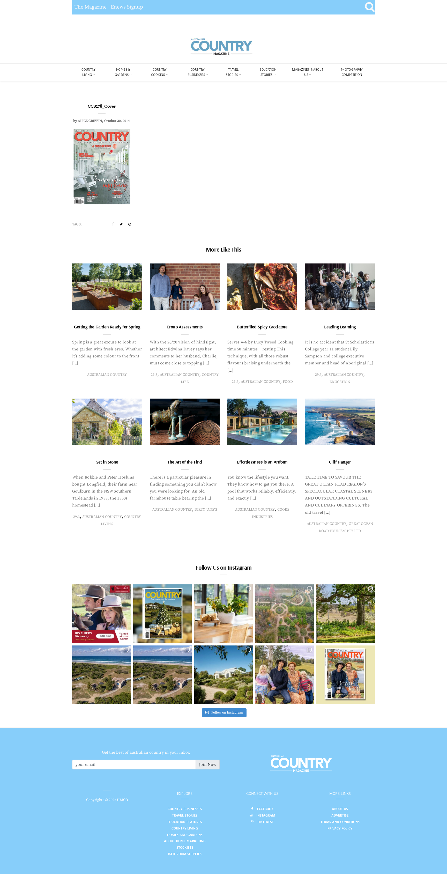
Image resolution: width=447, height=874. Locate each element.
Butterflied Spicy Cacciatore (262, 327)
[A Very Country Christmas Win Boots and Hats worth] (101, 613)
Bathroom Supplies (185, 853)
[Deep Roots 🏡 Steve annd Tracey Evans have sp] (345, 613)
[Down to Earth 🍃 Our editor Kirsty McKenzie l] (284, 674)
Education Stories (267, 72)
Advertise (339, 815)
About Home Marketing (185, 841)
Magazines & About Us (307, 72)
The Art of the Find (184, 462)
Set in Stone (107, 462)
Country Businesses (196, 72)
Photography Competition (352, 72)
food (288, 381)
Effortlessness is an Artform (262, 462)
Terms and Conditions (340, 821)
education (340, 382)
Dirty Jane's (206, 509)
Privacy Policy (339, 828)
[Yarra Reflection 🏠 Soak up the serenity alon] (284, 613)
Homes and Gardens (185, 834)
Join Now (207, 764)
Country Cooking (159, 72)
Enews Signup (127, 7)
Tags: (77, 224)
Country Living (185, 828)
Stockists (184, 847)
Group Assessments (185, 327)
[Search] (370, 7)
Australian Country (107, 374)
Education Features (184, 821)
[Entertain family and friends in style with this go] (223, 613)
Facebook (265, 808)
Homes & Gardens (122, 72)
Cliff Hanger (340, 462)
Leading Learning (339, 327)
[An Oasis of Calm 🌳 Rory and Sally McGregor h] (223, 674)
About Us (340, 808)
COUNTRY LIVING (88, 72)
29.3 (154, 374)
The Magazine (90, 7)
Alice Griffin (90, 121)
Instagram (265, 815)
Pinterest (265, 821)
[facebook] (113, 224)
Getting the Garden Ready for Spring (107, 327)
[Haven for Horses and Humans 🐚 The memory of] (101, 674)
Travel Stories (232, 72)
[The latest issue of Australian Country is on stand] (162, 613)
